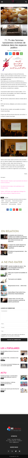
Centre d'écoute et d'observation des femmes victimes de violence (13, 199)
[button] (26, 2)
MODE (2, 353)
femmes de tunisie (4, 202)
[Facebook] (8, 451)
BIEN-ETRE (3, 360)
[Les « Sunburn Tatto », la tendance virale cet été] (24, 359)
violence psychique (12, 204)
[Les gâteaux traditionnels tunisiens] (14, 15)
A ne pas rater (11, 262)
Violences (19, 204)
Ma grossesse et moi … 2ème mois (17, 285)
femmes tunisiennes (13, 202)
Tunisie (20, 202)
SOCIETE (19, 50)
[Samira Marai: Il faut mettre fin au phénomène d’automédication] (4, 293)
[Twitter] (15, 451)
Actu (3, 373)
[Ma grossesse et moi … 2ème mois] (4, 288)
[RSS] (12, 451)
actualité (6, 197)
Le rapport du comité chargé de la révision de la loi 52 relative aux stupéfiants (17, 246)
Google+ (18, 401)
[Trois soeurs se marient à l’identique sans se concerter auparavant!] (24, 366)
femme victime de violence (17, 200)
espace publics (8, 200)
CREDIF (2, 200)
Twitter (8, 401)
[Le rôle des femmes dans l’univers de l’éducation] (11, 30)
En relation (10, 231)
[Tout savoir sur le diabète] (4, 280)
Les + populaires (10, 348)
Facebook (3, 401)
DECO (24, 31)
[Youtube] (19, 451)
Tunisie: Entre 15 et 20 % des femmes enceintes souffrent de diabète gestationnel (16, 300)
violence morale (4, 204)
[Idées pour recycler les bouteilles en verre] (4, 274)
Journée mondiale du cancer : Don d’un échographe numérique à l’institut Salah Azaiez (17, 267)
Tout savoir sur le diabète (14, 279)
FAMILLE (2, 290)
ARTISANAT (3, 275)
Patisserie (4, 19)
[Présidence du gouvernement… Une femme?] (4, 253)
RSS (13, 401)
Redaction (11, 50)
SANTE (2, 282)
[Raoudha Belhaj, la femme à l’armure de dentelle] (24, 353)
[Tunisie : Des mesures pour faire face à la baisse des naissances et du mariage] (24, 390)
